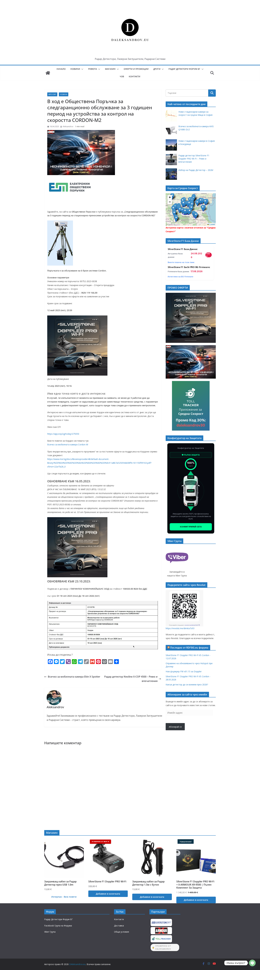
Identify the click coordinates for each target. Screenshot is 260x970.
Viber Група (50, 931)
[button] (81, 69)
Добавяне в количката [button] (108, 893)
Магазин (110, 68)
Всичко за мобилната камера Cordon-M (67, 444)
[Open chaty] (252, 963)
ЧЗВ (122, 76)
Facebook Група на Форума (58, 925)
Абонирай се (175, 726)
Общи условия (121, 931)
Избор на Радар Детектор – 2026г (196, 170)
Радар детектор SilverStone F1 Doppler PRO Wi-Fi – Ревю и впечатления (193, 158)
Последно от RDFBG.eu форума (189, 647)
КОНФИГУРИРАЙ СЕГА (191, 527)
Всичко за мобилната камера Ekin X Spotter (74, 676)
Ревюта (92, 68)
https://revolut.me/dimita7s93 (180, 628)
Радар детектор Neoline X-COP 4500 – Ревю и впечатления (131, 679)
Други (156, 68)
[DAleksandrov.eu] (47, 72)
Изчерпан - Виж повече (64, 896)
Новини (75, 68)
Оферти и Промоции (136, 68)
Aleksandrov (68, 126)
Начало (61, 68)
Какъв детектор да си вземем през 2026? (187, 684)
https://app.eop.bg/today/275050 (63, 433)
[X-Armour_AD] (81, 132)
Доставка (119, 925)
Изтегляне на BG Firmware (180, 276)
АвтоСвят (52, 94)
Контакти (134, 76)
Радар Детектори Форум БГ (184, 68)
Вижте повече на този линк (181, 262)
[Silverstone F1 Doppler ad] (77, 317)
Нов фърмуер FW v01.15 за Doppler (184, 671)
